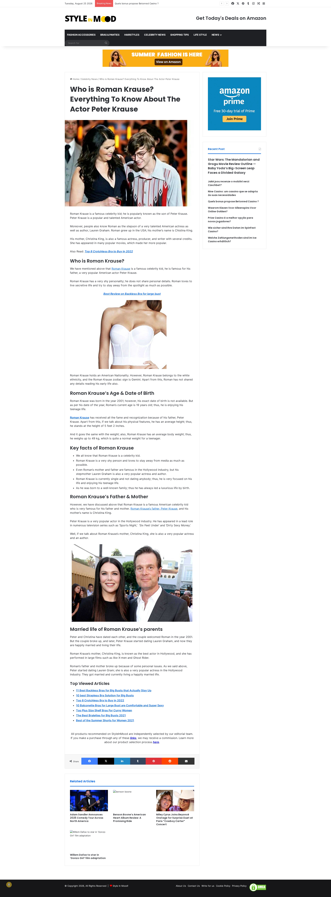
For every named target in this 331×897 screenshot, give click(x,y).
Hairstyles (131, 34)
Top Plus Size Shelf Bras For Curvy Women (104, 710)
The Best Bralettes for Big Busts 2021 (101, 715)
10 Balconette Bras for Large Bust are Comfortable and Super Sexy (120, 705)
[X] (106, 761)
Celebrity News (155, 34)
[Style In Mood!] (90, 18)
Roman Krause (79, 417)
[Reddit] (170, 761)
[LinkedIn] (122, 761)
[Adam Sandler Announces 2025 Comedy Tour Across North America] (89, 800)
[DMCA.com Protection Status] (257, 890)
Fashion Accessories (81, 34)
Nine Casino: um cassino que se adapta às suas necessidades (233, 193)
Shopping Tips (179, 34)
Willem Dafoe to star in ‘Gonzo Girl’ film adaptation (88, 856)
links (133, 738)
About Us (181, 885)
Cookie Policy (223, 885)
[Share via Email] (186, 761)
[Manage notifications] (9, 884)
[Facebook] (89, 761)
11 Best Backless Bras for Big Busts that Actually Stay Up (113, 690)
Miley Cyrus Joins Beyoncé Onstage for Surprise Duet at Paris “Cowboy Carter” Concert (174, 819)
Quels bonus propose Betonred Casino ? (137, 3)
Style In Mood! (120, 885)
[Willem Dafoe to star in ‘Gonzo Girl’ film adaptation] (89, 841)
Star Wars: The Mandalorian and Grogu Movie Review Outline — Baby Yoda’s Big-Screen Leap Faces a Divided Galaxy (234, 166)
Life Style (200, 34)
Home (75, 79)
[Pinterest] (154, 761)
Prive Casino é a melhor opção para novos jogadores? (230, 219)
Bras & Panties (109, 34)
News (215, 34)
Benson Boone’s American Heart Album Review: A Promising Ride (129, 818)
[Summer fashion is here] (165, 58)
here (156, 742)
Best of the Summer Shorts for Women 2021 (105, 720)
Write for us (208, 885)
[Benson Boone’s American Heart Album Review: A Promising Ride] (132, 800)
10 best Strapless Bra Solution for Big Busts (105, 695)
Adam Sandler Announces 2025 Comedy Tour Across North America (86, 818)
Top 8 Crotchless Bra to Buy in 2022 (109, 251)
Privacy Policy (239, 885)
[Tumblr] (138, 761)
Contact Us (194, 885)
